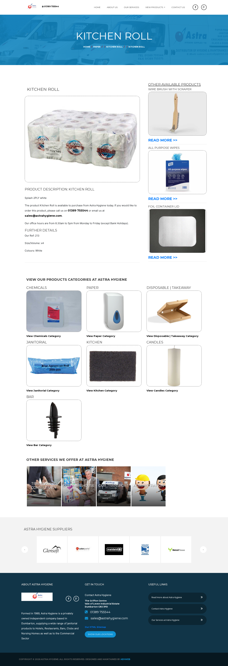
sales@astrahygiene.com (43, 215)
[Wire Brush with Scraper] (177, 113)
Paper (96, 47)
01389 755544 (78, 210)
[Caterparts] (83, 539)
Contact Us (178, 7)
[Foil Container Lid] (177, 231)
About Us (112, 7)
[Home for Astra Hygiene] (31, 6)
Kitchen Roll (114, 47)
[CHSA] (145, 539)
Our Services (131, 7)
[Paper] (100, 47)
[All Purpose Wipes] (177, 172)
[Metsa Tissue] (176, 539)
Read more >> (162, 140)
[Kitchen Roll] (124, 47)
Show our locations (100, 634)
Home (97, 7)
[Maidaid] (114, 539)
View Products (154, 7)
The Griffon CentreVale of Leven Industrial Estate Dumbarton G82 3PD (102, 603)
